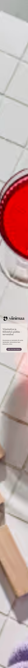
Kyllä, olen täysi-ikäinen (14, 349)
